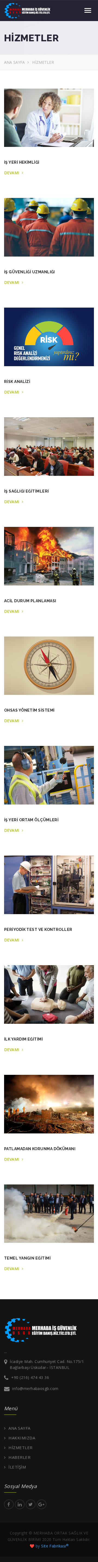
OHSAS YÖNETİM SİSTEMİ (29, 710)
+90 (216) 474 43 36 (30, 1377)
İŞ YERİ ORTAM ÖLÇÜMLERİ (31, 820)
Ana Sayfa (14, 62)
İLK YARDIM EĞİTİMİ (23, 1039)
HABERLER (19, 1457)
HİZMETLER (20, 1447)
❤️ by (49, 1545)
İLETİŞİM (17, 1467)
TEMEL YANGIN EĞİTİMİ (27, 1258)
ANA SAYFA (19, 1428)
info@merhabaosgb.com (35, 1388)
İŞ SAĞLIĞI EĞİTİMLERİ (26, 491)
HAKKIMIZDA (21, 1437)
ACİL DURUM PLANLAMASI (30, 601)
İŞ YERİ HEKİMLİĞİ (21, 162)
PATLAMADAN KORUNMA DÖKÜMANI (39, 1149)
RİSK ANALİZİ (17, 381)
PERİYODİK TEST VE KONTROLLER (38, 929)
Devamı (12, 172)
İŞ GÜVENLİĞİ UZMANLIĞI (29, 272)
